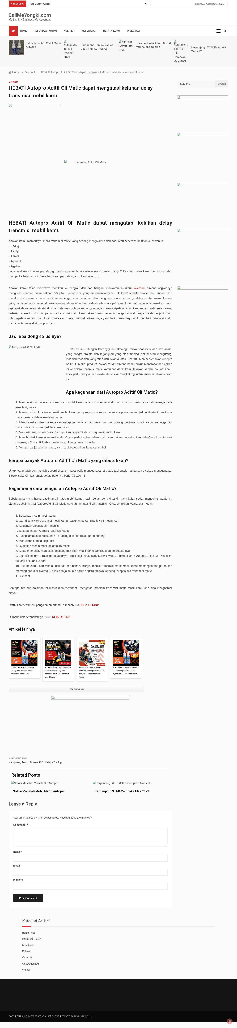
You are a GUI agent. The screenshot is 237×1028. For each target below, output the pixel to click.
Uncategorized (30, 963)
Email (17, 865)
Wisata (26, 969)
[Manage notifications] (229, 1021)
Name (17, 851)
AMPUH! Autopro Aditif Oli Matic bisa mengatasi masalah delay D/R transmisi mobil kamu (91, 672)
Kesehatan (89, 31)
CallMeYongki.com (30, 15)
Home (24, 31)
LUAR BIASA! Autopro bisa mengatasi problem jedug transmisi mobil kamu (22, 670)
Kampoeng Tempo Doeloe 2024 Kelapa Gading (35, 762)
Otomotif (13, 81)
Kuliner (69, 31)
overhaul (139, 288)
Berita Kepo (111, 31)
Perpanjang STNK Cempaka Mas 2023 (122, 791)
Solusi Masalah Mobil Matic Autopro (39, 791)
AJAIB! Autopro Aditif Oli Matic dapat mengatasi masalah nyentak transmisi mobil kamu (125, 670)
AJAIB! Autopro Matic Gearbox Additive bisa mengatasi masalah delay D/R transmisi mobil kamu (58, 672)
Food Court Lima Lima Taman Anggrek (53, 3)
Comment (20, 824)
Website (18, 879)
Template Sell (82, 1016)
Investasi (133, 31)
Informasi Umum (46, 31)
